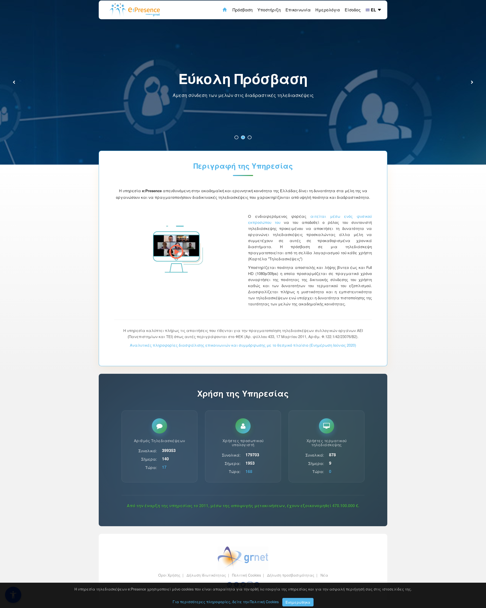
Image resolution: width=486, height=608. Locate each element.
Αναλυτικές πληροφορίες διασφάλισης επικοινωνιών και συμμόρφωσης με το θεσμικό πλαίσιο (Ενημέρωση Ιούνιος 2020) (243, 345)
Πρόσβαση (243, 10)
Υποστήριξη (269, 10)
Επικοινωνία (298, 10)
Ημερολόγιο (327, 10)
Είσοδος (353, 10)
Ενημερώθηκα (298, 602)
